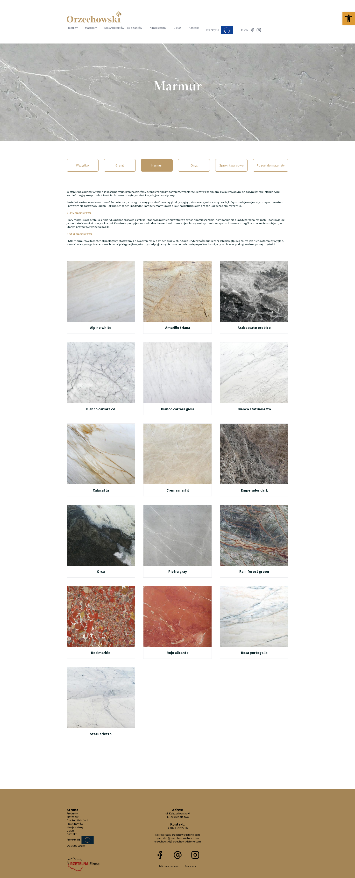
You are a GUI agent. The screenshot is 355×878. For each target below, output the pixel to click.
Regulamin (190, 866)
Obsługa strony (76, 845)
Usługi (177, 27)
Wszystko (82, 165)
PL (242, 30)
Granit (119, 165)
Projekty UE (213, 30)
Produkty (72, 27)
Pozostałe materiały (270, 165)
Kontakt (194, 27)
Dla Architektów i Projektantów (123, 27)
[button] (348, 18)
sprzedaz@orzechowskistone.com (177, 838)
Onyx (194, 165)
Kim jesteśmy (158, 27)
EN (246, 30)
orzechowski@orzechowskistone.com (177, 841)
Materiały (91, 27)
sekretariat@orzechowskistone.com (177, 834)
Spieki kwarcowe (231, 165)
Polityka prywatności (169, 866)
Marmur (156, 165)
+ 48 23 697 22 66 (178, 828)
